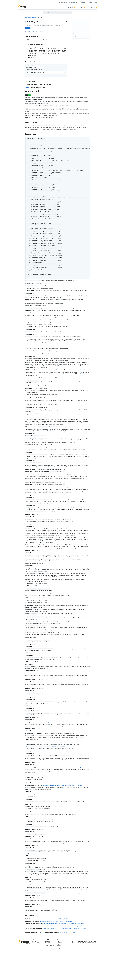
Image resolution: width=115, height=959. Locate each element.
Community (59, 942)
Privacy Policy (23, 955)
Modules (70, 7)
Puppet (80, 7)
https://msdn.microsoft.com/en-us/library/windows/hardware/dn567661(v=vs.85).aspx (67, 722)
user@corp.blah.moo (83, 369)
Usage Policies (36, 955)
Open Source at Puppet (49, 945)
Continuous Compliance (36, 942)
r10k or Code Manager (31, 67)
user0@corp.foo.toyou (83, 373)
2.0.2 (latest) (28, 39)
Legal (19, 955)
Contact (58, 948)
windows (31, 57)
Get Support (47, 941)
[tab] (27, 87)
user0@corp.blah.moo (70, 373)
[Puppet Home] (24, 944)
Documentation (48, 944)
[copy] (65, 72)
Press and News (60, 947)
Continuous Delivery (35, 941)
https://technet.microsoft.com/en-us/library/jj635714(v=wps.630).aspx (56, 921)
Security (41, 955)
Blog (58, 944)
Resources (91, 7)
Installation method (29, 65)
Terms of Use (29, 955)
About (58, 941)
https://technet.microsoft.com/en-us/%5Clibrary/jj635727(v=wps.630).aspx (58, 918)
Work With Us (59, 945)
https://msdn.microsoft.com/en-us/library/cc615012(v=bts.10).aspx (62, 926)
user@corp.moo (57, 369)
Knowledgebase (48, 942)
